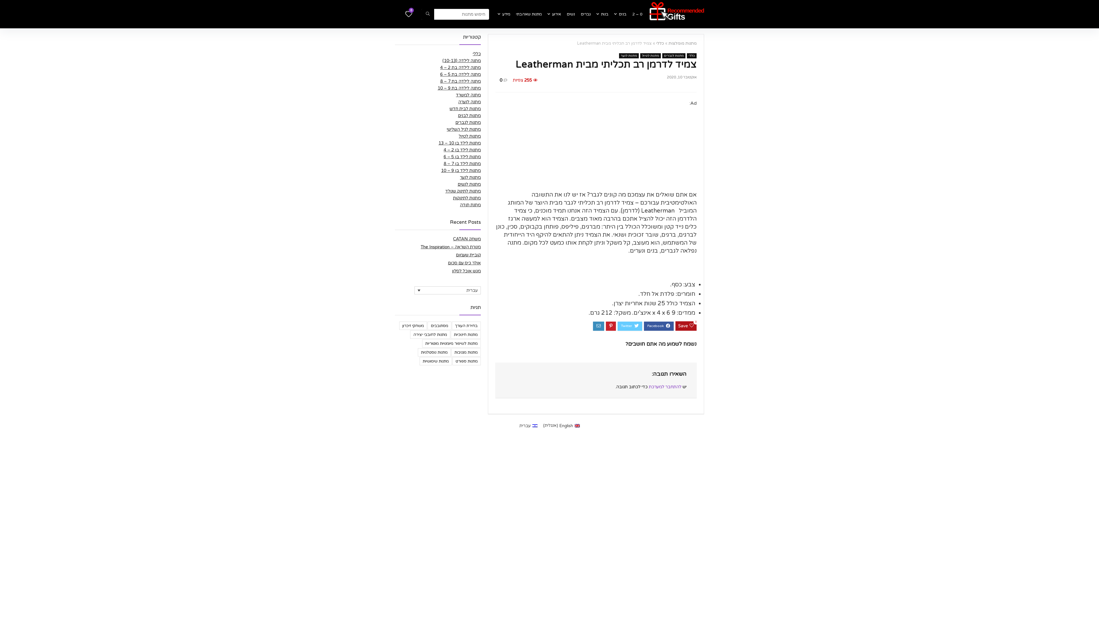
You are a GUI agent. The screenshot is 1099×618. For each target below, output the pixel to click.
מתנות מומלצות (683, 43)
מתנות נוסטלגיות (434, 352)
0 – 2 (637, 14)
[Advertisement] (596, 147)
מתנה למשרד (468, 95)
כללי (660, 43)
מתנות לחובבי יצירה (430, 334)
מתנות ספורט (467, 361)
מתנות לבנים (469, 115)
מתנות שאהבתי (529, 14)
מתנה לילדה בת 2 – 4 (460, 67)
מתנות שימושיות (436, 361)
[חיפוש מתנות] (427, 14)
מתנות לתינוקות (467, 198)
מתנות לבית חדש (465, 108)
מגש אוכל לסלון (466, 271)
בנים (622, 14)
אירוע (556, 14)
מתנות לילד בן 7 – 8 (462, 163)
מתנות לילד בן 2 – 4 (462, 149)
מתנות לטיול (650, 56)
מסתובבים (439, 325)
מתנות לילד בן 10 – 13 (459, 143)
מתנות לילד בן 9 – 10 (461, 170)
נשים (571, 14)
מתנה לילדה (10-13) (461, 60)
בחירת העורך (466, 325)
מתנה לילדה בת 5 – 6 (460, 74)
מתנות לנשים (469, 184)
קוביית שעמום (468, 255)
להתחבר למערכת (665, 386)
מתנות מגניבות (466, 352)
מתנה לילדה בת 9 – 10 (459, 88)
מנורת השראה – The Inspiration (451, 246)
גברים (586, 14)
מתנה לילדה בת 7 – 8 (460, 81)
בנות (604, 14)
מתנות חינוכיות (466, 334)
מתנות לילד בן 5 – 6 (462, 156)
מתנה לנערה (469, 101)
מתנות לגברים (674, 56)
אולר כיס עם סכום (464, 263)
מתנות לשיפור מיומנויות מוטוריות (451, 343)
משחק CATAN (467, 238)
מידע (506, 14)
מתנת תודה (470, 204)
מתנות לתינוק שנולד (463, 191)
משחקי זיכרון (413, 325)
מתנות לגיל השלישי (464, 129)
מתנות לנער (629, 56)
